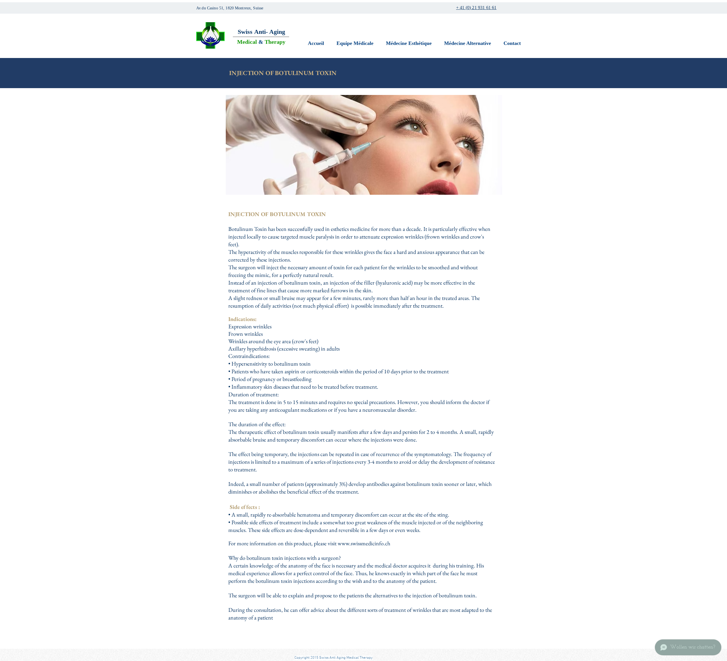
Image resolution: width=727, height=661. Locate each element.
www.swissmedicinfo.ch (364, 543)
